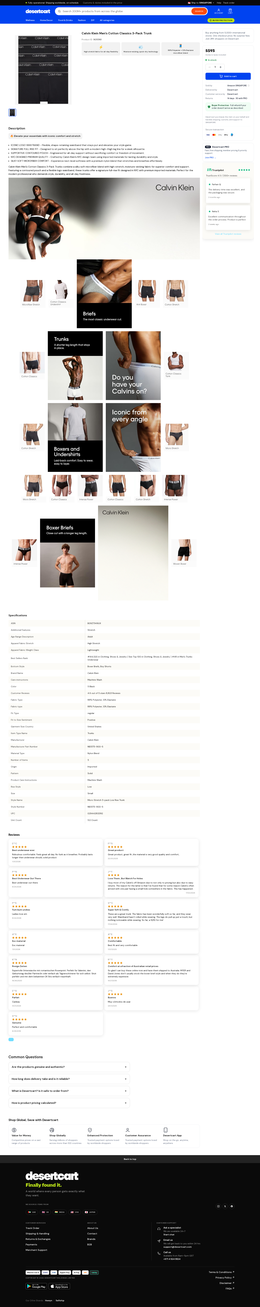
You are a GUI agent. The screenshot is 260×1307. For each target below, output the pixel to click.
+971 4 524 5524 (171, 1259)
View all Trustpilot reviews (228, 234)
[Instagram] (218, 1206)
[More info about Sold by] (248, 85)
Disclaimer (227, 1283)
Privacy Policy (225, 1277)
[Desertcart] (38, 11)
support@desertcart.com (177, 1246)
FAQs (230, 1288)
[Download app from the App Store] (59, 1286)
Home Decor (46, 20)
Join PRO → (210, 158)
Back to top (130, 1159)
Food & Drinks (65, 20)
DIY (92, 20)
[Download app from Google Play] (36, 1286)
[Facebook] (232, 1206)
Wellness (30, 20)
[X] (225, 1206)
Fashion (82, 20)
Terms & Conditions (222, 1272)
